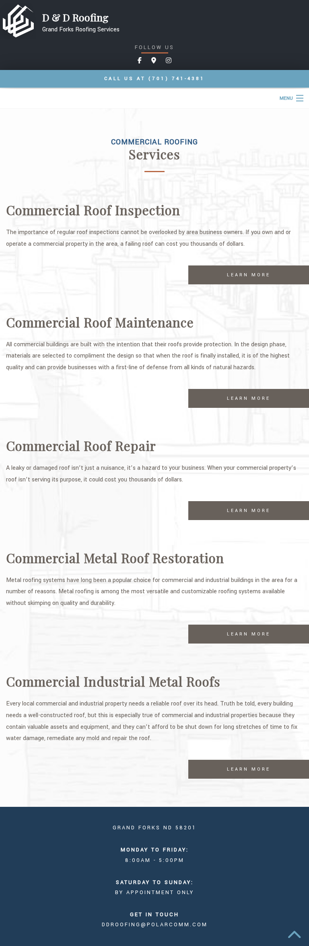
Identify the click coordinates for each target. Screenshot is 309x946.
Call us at (154, 78)
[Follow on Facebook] (140, 61)
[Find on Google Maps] (153, 61)
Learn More (248, 275)
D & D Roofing (75, 17)
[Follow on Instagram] (168, 61)
